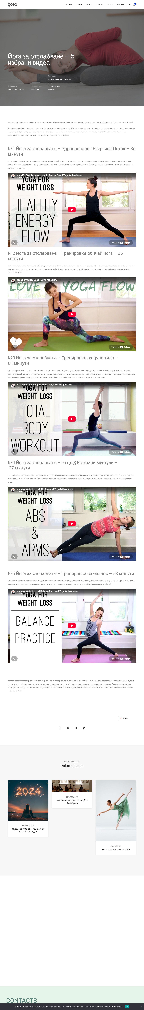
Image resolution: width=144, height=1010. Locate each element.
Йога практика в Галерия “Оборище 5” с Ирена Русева (72, 801)
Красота (51, 89)
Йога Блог (99, 4)
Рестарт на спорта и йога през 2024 (116, 849)
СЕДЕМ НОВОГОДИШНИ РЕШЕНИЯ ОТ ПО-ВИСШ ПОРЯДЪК (28, 830)
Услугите (68, 4)
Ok (127, 1006)
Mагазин (110, 4)
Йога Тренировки (54, 86)
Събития (79, 4)
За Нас (88, 4)
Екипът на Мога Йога (16, 89)
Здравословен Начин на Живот (60, 79)
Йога (50, 83)
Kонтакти (120, 4)
